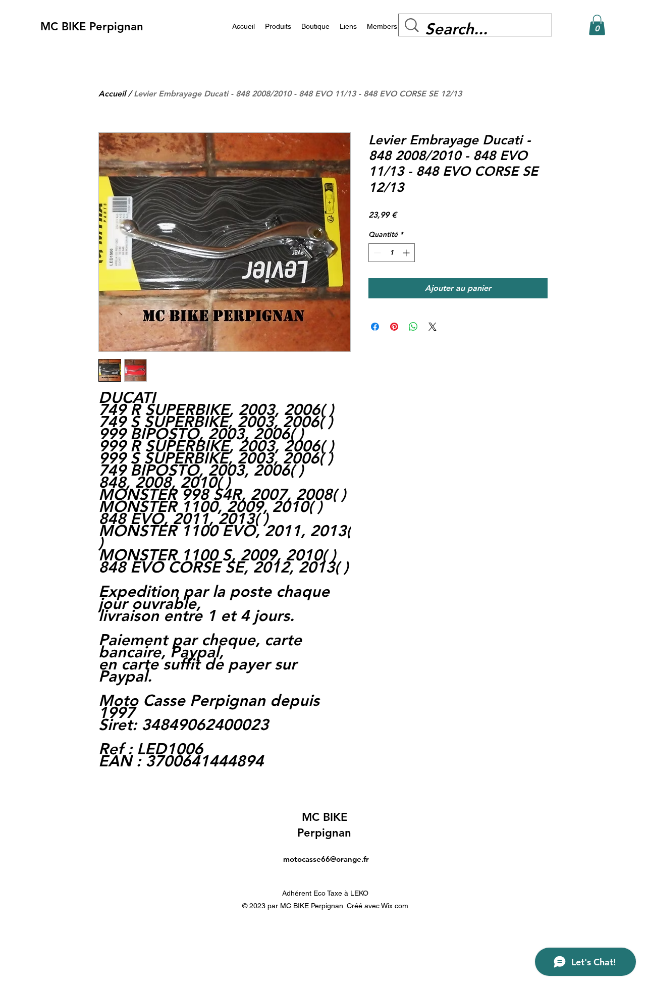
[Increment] (407, 253)
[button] (597, 25)
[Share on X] (432, 327)
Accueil (112, 93)
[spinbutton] (392, 253)
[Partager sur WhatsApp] (413, 327)
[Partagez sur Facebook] (375, 327)
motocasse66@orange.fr (326, 859)
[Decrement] (376, 253)
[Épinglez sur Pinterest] (394, 327)
